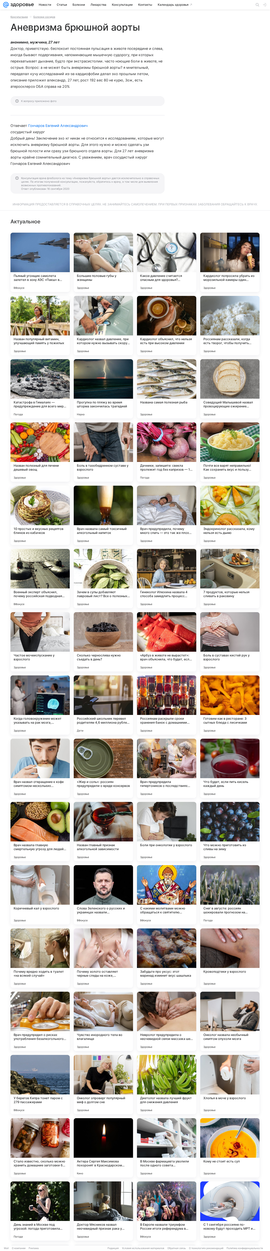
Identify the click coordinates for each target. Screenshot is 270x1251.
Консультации (19, 16)
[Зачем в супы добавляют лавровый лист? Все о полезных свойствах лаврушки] (103, 578)
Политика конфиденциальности (245, 1248)
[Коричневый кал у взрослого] (40, 894)
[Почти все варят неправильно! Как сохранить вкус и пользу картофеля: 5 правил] (230, 452)
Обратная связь (176, 1248)
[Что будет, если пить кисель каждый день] (230, 768)
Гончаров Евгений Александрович (58, 126)
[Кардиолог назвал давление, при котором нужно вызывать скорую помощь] (103, 325)
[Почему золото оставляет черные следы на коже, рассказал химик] (103, 958)
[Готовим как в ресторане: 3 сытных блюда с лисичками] (230, 705)
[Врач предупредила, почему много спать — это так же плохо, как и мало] (166, 515)
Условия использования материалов (143, 1248)
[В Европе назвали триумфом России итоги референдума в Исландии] (166, 1211)
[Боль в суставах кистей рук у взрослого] (230, 641)
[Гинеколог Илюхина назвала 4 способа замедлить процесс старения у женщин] (166, 578)
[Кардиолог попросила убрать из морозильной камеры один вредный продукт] (230, 262)
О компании (18, 1248)
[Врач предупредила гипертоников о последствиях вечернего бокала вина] (166, 768)
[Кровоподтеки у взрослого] (230, 958)
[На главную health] (21, 4)
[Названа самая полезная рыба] (166, 388)
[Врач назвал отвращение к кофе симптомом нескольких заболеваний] (40, 768)
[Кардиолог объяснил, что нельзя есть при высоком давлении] (166, 325)
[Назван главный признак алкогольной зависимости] (103, 831)
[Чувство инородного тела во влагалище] (103, 1021)
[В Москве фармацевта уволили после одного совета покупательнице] (166, 1147)
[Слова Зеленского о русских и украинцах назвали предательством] (103, 894)
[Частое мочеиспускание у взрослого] (40, 641)
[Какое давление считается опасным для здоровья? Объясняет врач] (166, 262)
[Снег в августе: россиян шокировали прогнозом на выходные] (230, 894)
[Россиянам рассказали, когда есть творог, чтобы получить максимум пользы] (230, 325)
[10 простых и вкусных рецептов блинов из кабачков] (40, 515)
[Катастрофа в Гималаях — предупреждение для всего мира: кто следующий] (40, 388)
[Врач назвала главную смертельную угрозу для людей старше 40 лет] (40, 831)
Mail (6, 1248)
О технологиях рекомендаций (206, 1248)
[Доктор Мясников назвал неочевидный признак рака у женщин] (103, 1211)
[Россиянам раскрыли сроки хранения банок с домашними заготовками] (166, 705)
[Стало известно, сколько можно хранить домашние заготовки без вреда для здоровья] (40, 1147)
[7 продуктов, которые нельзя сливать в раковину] (230, 578)
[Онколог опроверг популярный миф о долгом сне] (103, 1084)
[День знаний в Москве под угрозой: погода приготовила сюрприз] (40, 1211)
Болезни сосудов (44, 16)
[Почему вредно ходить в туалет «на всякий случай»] (40, 958)
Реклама (34, 1248)
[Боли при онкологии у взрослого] (166, 831)
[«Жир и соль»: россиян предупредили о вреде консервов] (103, 768)
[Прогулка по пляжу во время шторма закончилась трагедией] (103, 388)
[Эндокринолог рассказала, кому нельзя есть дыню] (230, 515)
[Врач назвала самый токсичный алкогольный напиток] (103, 515)
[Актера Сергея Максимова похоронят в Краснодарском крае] (103, 1147)
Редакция (113, 1248)
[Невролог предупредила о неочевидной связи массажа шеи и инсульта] (166, 1021)
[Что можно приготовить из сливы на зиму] (230, 831)
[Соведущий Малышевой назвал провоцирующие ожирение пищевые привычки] (230, 388)
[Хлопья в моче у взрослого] (230, 1084)
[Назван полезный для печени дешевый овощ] (40, 452)
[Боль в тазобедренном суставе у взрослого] (103, 452)
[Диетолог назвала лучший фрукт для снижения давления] (166, 1084)
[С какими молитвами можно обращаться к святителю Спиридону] (166, 894)
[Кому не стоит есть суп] (230, 1147)
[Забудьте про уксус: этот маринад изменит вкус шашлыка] (166, 958)
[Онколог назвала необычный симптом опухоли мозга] (230, 1021)
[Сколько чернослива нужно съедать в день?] (103, 641)
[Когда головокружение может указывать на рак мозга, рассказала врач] (40, 705)
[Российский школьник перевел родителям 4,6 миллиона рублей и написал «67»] (103, 705)
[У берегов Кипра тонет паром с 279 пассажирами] (40, 1084)
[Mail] (6, 4)
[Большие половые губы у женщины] (103, 262)
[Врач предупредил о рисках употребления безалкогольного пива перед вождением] (40, 1021)
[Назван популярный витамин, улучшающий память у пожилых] (40, 325)
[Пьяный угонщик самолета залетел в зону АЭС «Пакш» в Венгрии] (40, 262)
